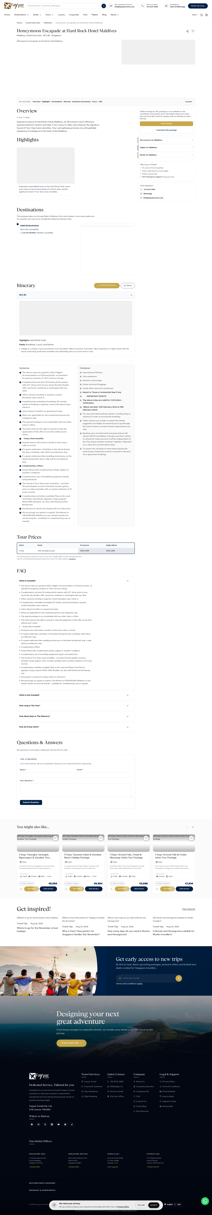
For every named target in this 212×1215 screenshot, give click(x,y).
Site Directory (142, 1111)
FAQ (100, 102)
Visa (85, 15)
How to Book (168, 1096)
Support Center (169, 1101)
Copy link (188, 102)
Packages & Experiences (42, 1190)
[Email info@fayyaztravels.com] (111, 6)
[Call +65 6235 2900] (142, 6)
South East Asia (33, 23)
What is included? (27, 581)
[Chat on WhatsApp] (166, 6)
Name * (23, 770)
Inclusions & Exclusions (81, 102)
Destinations (20, 15)
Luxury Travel (90, 1082)
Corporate (74, 15)
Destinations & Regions (42, 1183)
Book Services (198, 6)
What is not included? (29, 695)
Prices (94, 102)
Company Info (142, 1092)
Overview (36, 102)
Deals (35, 15)
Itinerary (67, 102)
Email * (80, 770)
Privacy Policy (168, 1082)
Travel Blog (141, 1106)
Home (7, 15)
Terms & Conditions (171, 1087)
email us (72, 559)
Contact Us (141, 1101)
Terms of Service (127, 1211)
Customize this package (166, 130)
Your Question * (27, 781)
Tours (48, 15)
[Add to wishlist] (192, 31)
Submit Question (31, 802)
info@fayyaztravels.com (124, 7)
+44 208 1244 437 (153, 1167)
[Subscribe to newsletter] (178, 978)
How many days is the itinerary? (34, 716)
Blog (104, 15)
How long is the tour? (29, 706)
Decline (141, 1205)
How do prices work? (29, 727)
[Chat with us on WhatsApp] (205, 1201)
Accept (153, 1205)
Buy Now (31, 889)
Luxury (61, 15)
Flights (94, 15)
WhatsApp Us (116, 1087)
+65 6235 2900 (152, 7)
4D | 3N (22, 295)
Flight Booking (90, 1096)
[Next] (193, 827)
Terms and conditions (126, 984)
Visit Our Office (117, 1096)
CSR (138, 1096)
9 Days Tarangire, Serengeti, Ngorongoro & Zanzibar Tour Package (34, 858)
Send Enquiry (166, 124)
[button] (195, 15)
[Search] (103, 6)
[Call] (21, 889)
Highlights (46, 102)
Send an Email (116, 1092)
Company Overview (145, 1087)
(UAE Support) (113, 1167)
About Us (140, 1082)
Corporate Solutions (93, 1087)
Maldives (48, 23)
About (114, 15)
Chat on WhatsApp (177, 7)
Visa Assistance (91, 1092)
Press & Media (168, 1092)
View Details (48, 889)
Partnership (167, 1106)
